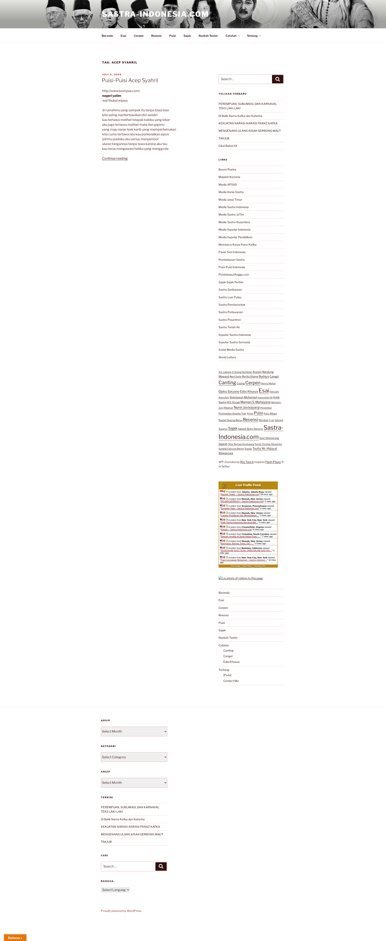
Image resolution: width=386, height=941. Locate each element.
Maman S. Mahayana (255, 402)
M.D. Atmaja (233, 402)
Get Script (235, 566)
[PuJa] (227, 675)
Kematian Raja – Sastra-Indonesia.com (240, 508)
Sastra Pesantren (230, 319)
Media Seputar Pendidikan (235, 237)
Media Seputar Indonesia (234, 229)
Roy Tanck (247, 462)
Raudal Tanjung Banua (230, 420)
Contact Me (231, 681)
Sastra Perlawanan (231, 312)
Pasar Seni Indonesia (232, 252)
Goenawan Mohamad (243, 397)
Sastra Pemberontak (232, 304)
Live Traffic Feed (248, 485)
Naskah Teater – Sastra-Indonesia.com (240, 494)
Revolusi (263, 420)
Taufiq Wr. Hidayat (265, 448)
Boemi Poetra (227, 169)
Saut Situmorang (269, 437)
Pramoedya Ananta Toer (232, 413)
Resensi (156, 35)
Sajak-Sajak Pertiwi (231, 282)
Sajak (187, 35)
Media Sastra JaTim (231, 214)
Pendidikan (266, 407)
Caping (241, 383)
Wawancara (226, 453)
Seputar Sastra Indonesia (235, 334)
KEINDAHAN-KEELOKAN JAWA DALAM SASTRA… (246, 550)
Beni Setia (235, 376)
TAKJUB (224, 138)
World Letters (227, 357)
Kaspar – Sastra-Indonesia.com (236, 529)
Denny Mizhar (268, 383)
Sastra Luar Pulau (230, 297)
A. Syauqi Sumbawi (242, 372)
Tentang (252, 35)
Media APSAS (228, 184)
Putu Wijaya (270, 413)
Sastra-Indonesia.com (155, 14)
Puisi (172, 35)
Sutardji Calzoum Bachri (231, 448)
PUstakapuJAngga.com (234, 274)
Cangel (274, 376)
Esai (123, 35)
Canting (227, 382)
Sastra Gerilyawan (230, 289)
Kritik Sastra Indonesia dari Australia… (239, 522)
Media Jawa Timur (230, 199)
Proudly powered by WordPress (121, 910)
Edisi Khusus (249, 391)
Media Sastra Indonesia (234, 207)
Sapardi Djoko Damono (250, 428)
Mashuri (228, 407)
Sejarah (223, 443)
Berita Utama (250, 376)
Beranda (107, 35)
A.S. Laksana (225, 372)
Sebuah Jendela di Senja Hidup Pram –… (241, 536)
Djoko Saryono (229, 391)
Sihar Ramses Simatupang (241, 444)
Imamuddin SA (265, 397)
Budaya (264, 376)
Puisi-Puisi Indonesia (232, 267)
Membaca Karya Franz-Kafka (238, 244)
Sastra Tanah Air (229, 327)
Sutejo (248, 448)
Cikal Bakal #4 (228, 145)
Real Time (247, 566)
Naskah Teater (208, 35)
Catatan (231, 35)
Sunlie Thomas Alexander (268, 444)
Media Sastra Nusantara (234, 222)
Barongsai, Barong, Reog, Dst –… (237, 543)
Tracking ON (259, 566)
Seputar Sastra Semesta (234, 342)
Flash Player (273, 462)
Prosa (250, 413)
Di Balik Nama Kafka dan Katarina (240, 115)
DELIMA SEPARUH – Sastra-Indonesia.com (242, 501)
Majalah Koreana (229, 177)
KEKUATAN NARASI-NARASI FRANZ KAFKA (248, 123)
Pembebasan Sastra (232, 259)
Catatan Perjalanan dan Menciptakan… (240, 515)
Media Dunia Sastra (231, 192)
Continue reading (115, 158)
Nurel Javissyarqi (247, 407)
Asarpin (257, 371)
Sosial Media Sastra (231, 349)
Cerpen (139, 35)
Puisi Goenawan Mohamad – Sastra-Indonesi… (244, 560)
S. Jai (271, 420)
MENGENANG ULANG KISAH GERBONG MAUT (250, 130)
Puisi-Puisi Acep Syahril (130, 80)
